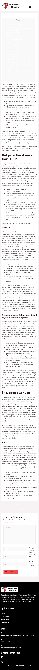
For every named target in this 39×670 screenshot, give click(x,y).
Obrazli (9, 77)
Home (3, 613)
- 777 (16, 17)
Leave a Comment (7, 17)
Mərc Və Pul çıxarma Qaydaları (16, 37)
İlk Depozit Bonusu (13, 33)
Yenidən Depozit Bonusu (14, 39)
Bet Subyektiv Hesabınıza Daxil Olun (18, 56)
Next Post (20, 509)
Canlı (8, 48)
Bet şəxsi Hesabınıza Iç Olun (15, 24)
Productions (5, 616)
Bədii (8, 35)
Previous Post (20, 504)
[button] (30, 7)
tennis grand (25, 150)
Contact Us (5, 623)
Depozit (9, 26)
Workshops (5, 619)
